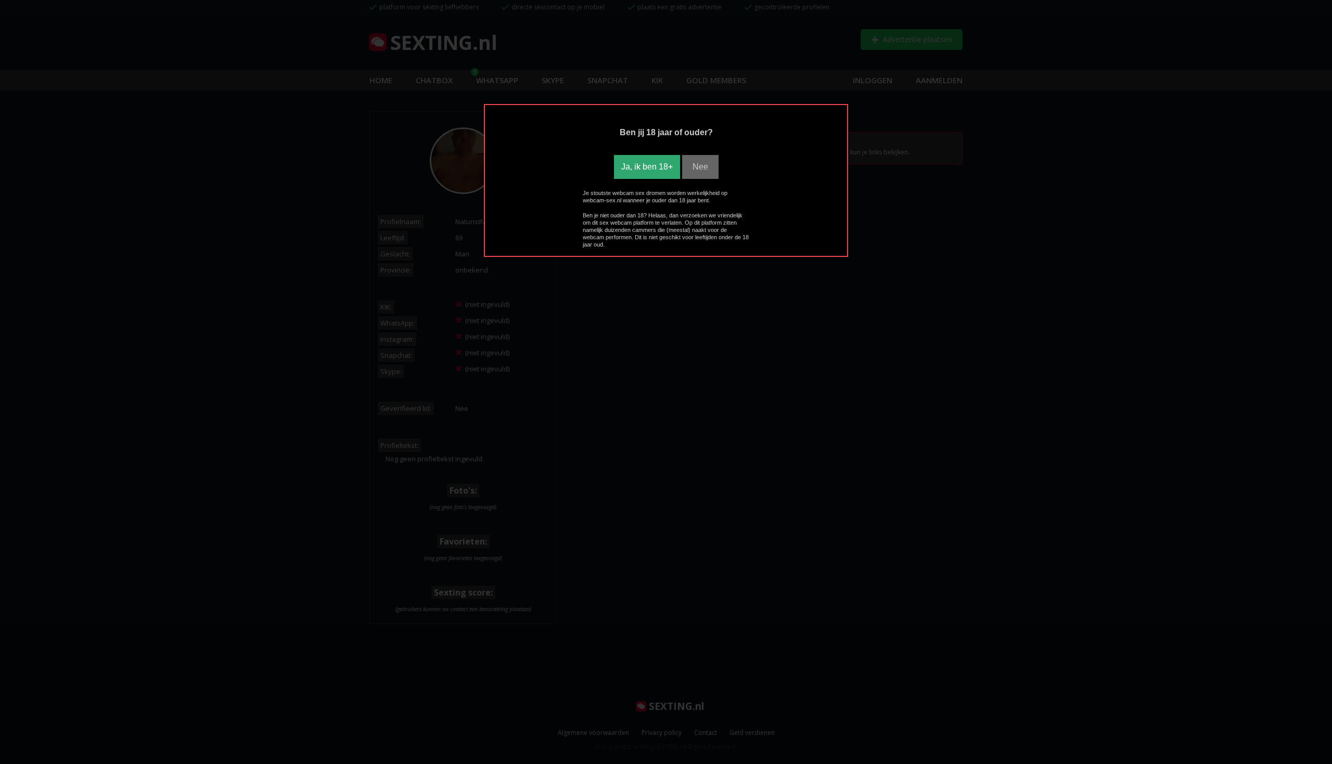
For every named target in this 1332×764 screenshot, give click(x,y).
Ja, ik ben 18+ (647, 166)
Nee (700, 166)
